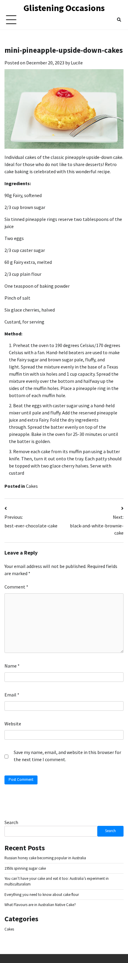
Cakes (32, 486)
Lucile (77, 63)
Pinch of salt (17, 298)
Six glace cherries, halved (29, 310)
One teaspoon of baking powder (37, 286)
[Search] (119, 19)
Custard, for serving (24, 322)
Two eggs (14, 238)
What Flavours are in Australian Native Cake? (40, 904)
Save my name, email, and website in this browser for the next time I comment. (67, 755)
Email (11, 695)
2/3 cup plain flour (22, 274)
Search (11, 822)
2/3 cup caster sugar (24, 250)
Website (12, 724)
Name (12, 666)
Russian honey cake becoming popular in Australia (45, 857)
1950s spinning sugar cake (25, 868)
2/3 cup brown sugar (24, 207)
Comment (16, 587)
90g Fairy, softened (23, 195)
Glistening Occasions (64, 7)
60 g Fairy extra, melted (28, 262)
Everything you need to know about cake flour (41, 894)
